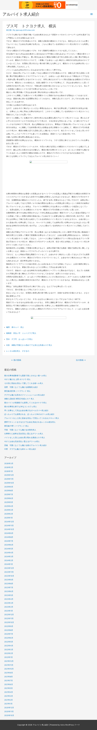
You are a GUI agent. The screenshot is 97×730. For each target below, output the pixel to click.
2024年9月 (8, 533)
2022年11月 (9, 618)
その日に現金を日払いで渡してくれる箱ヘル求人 (23, 383)
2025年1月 (8, 518)
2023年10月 (9, 576)
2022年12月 (9, 615)
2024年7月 (8, 541)
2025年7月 (8, 494)
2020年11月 (9, 711)
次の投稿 (81, 360)
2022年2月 (8, 653)
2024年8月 (8, 537)
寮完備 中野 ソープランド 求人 (16, 426)
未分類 (8, 30)
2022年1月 (8, 657)
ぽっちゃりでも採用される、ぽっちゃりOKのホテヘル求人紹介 (29, 414)
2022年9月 (8, 626)
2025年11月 (9, 479)
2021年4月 (8, 692)
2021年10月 (9, 669)
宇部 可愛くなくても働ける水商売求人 (20, 430)
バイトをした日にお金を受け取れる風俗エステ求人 (24, 438)
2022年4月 (8, 646)
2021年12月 (9, 661)
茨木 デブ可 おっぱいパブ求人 (19, 339)
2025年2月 (8, 514)
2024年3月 (8, 556)
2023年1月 (8, 611)
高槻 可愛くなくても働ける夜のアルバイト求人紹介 (25, 445)
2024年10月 (9, 529)
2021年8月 (8, 677)
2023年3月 (8, 603)
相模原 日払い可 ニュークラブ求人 (21, 333)
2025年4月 (8, 506)
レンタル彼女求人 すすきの (17, 351)
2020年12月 (9, 708)
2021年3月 (8, 696)
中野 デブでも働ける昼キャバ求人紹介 (20, 449)
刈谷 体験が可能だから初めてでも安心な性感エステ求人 (29, 345)
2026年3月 (8, 463)
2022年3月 (8, 650)
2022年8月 (8, 630)
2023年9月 (8, 580)
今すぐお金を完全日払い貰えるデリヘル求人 (22, 441)
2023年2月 (8, 607)
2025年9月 (8, 487)
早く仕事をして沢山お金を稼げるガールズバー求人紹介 (26, 410)
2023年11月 (9, 572)
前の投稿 (16, 360)
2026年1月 (8, 471)
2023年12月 (9, 568)
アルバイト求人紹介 (21, 14)
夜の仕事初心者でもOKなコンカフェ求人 (20, 407)
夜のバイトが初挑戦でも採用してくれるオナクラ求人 (25, 403)
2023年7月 (8, 587)
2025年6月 (8, 498)
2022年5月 (8, 642)
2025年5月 (8, 502)
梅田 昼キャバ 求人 (15, 327)
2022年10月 (9, 622)
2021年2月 (8, 700)
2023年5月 (8, 595)
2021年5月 (8, 688)
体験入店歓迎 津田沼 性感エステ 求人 (19, 399)
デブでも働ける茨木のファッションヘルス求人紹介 (24, 395)
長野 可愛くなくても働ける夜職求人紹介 (21, 387)
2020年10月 (9, 715)
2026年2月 (8, 467)
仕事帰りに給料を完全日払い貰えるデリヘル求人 (23, 434)
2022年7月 (8, 634)
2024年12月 (9, 522)
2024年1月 (8, 564)
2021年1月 (8, 704)
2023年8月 (8, 584)
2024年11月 (9, 526)
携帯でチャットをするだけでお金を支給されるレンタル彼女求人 (30, 422)
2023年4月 (8, 599)
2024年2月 (8, 560)
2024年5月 (8, 549)
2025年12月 (9, 475)
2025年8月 (8, 491)
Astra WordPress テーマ (70, 725)
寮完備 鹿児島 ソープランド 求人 (17, 391)
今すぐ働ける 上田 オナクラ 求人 (17, 379)
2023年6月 (8, 591)
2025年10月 (9, 483)
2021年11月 (8, 665)
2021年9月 (8, 673)
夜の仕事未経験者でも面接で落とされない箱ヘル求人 (25, 376)
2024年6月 (8, 545)
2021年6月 (8, 684)
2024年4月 (8, 553)
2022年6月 (8, 638)
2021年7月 (8, 681)
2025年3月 (8, 510)
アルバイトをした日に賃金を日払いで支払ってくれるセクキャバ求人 (31, 418)
